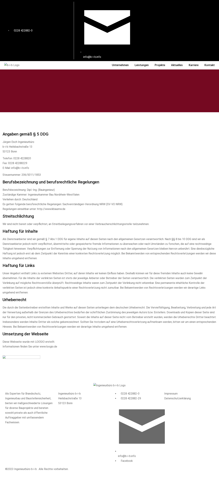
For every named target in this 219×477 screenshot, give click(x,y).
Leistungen (142, 65)
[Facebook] (168, 29)
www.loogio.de (48, 346)
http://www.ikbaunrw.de (51, 209)
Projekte (160, 65)
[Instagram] (182, 29)
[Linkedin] (195, 29)
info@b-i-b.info (20, 168)
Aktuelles (177, 65)
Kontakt (209, 65)
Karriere (193, 65)
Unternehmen (120, 65)
